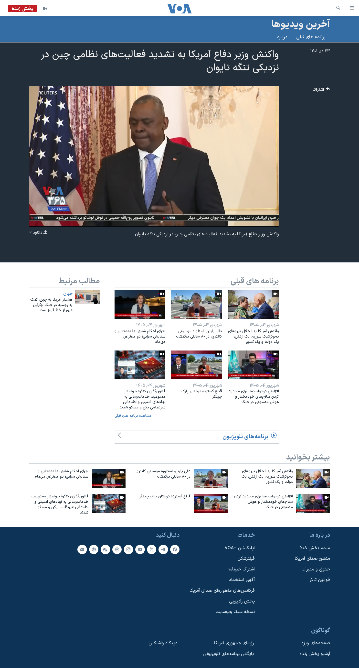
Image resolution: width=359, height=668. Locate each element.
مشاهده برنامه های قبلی (133, 415)
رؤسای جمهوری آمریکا (234, 643)
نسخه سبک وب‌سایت (235, 612)
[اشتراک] (82, 549)
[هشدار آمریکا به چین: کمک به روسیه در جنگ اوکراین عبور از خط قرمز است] (87, 297)
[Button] (321, 91)
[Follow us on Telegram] (163, 549)
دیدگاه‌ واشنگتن (162, 643)
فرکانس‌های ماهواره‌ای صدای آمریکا (222, 590)
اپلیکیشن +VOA (240, 548)
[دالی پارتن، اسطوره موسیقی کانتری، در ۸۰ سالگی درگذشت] (196, 304)
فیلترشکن (246, 558)
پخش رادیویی (242, 601)
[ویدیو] (44, 8)
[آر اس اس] (105, 549)
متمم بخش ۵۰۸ (314, 548)
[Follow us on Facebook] (175, 549)
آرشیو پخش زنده (314, 654)
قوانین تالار (320, 580)
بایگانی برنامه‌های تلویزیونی (228, 654)
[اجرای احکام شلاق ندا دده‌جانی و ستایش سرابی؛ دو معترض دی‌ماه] (140, 304)
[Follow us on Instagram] (128, 549)
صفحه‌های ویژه (315, 643)
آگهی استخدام (242, 580)
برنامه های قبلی (311, 37)
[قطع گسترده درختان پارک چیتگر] (196, 364)
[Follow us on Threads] (117, 549)
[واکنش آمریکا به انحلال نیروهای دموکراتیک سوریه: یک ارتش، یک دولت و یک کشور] (253, 304)
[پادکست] (93, 549)
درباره (282, 37)
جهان (68, 294)
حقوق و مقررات (316, 569)
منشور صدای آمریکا (312, 558)
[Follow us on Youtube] (140, 549)
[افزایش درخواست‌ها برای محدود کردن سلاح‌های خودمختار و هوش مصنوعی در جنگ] (253, 364)
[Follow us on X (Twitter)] (151, 549)
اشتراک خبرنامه (241, 569)
